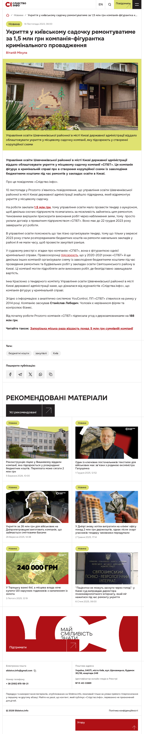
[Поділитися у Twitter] (30, 374)
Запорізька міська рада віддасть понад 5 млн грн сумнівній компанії (81, 328)
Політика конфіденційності (123, 710)
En (101, 4)
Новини (18, 15)
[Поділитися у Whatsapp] (40, 374)
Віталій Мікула (16, 53)
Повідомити (123, 3)
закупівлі (41, 353)
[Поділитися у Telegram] (20, 374)
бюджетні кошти (19, 353)
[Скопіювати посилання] (50, 374)
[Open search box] (109, 4)
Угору (81, 722)
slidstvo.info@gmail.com (19, 670)
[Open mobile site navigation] (136, 4)
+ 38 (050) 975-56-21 (17, 683)
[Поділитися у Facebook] (10, 374)
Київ (55, 353)
